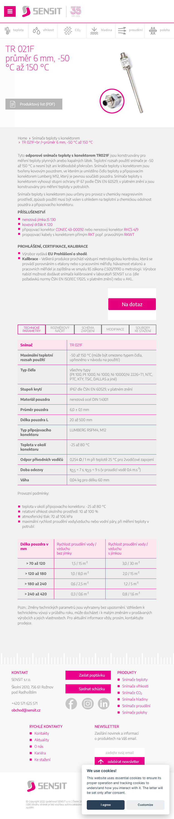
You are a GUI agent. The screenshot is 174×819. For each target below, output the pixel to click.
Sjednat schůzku (92, 689)
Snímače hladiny (135, 699)
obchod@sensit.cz (26, 710)
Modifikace (115, 329)
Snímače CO (132, 692)
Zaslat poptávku (92, 675)
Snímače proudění (136, 706)
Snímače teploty (134, 679)
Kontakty (41, 733)
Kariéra (40, 753)
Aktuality (41, 740)
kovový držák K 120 (37, 224)
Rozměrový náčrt (60, 329)
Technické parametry (32, 329)
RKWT (129, 234)
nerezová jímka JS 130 (39, 219)
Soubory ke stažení (143, 329)
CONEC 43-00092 (70, 229)
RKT (91, 234)
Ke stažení (42, 759)
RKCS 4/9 (131, 229)
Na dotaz (132, 304)
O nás (38, 746)
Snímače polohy (134, 712)
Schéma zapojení (87, 329)
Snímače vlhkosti (135, 686)
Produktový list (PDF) (37, 104)
